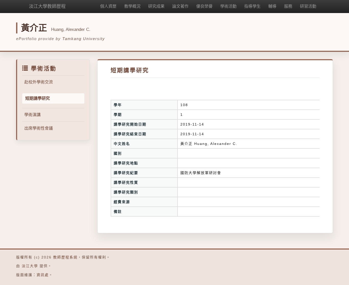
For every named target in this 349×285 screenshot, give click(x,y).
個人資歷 (108, 6)
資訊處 (43, 275)
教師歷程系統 (65, 257)
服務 (288, 6)
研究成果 (156, 6)
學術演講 (32, 115)
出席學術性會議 (38, 128)
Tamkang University (83, 38)
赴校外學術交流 (38, 82)
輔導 (272, 6)
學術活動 (228, 6)
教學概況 (132, 6)
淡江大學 (30, 266)
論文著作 (180, 6)
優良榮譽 (204, 6)
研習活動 (308, 6)
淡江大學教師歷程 (47, 6)
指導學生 (252, 6)
